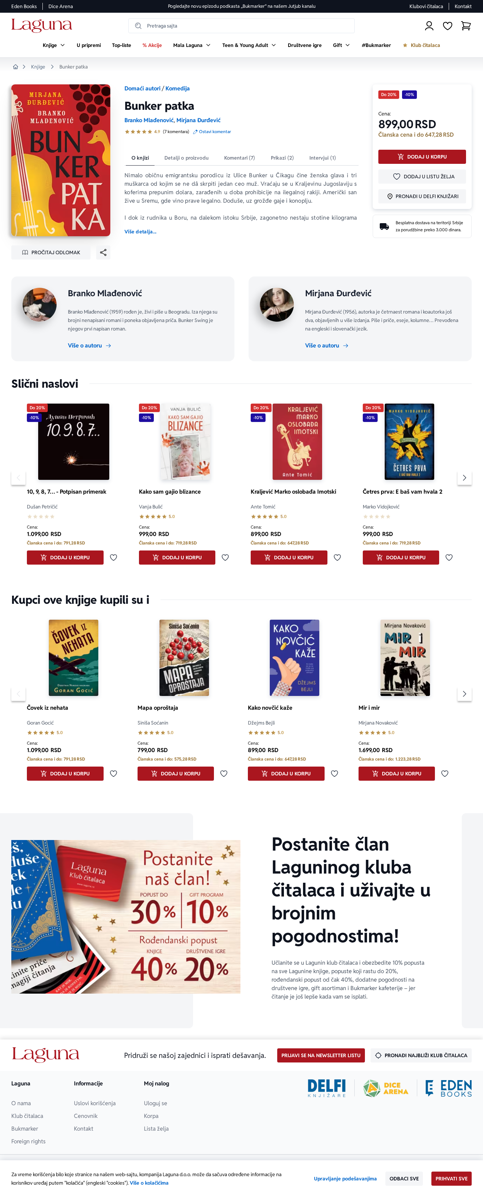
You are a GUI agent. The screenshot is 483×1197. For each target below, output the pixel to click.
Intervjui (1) (322, 158)
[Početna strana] (43, 26)
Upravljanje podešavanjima (345, 1178)
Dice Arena (60, 6)
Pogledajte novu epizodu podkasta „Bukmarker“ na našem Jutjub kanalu (241, 6)
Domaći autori (142, 88)
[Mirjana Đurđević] (277, 305)
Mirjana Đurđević (198, 120)
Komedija (177, 88)
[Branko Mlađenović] (40, 305)
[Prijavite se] (429, 25)
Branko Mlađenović (149, 120)
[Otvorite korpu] (466, 25)
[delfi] (327, 1088)
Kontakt (463, 6)
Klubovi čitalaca (426, 6)
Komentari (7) (239, 158)
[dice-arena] (385, 1088)
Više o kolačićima (149, 1183)
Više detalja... (140, 231)
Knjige (38, 67)
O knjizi (140, 158)
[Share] (103, 252)
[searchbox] (241, 25)
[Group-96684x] (449, 1088)
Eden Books (24, 6)
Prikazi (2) (282, 158)
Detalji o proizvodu (186, 158)
